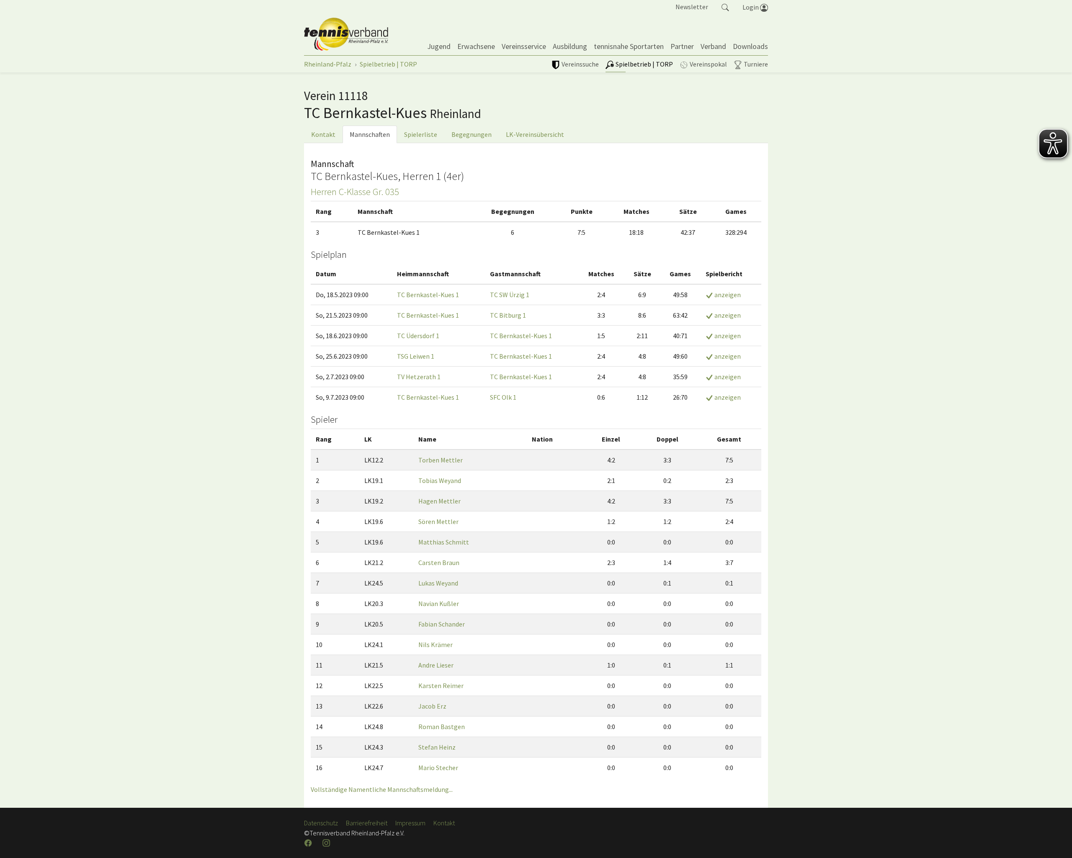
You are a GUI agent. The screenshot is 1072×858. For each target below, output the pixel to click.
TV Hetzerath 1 (419, 376)
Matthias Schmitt (443, 542)
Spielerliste (420, 134)
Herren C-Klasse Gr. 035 (355, 192)
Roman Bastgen (441, 726)
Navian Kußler (438, 603)
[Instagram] (327, 843)
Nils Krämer (435, 644)
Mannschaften (370, 134)
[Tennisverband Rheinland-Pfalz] (346, 34)
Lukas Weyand (438, 583)
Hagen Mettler (439, 501)
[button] (725, 6)
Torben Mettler (440, 460)
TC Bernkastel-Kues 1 (428, 294)
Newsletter (691, 7)
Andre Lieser (436, 665)
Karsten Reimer (441, 685)
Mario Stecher (438, 767)
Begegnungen (471, 134)
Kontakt (323, 134)
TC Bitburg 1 (508, 315)
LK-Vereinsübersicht (535, 134)
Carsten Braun (438, 562)
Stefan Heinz (437, 747)
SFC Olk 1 (503, 397)
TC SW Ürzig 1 (509, 294)
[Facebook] (309, 843)
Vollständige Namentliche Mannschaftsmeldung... (382, 789)
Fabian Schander (441, 624)
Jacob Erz (432, 706)
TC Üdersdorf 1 (418, 335)
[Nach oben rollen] (1055, 841)
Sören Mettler (438, 521)
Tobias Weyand (439, 480)
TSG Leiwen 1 (415, 356)
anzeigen (727, 294)
